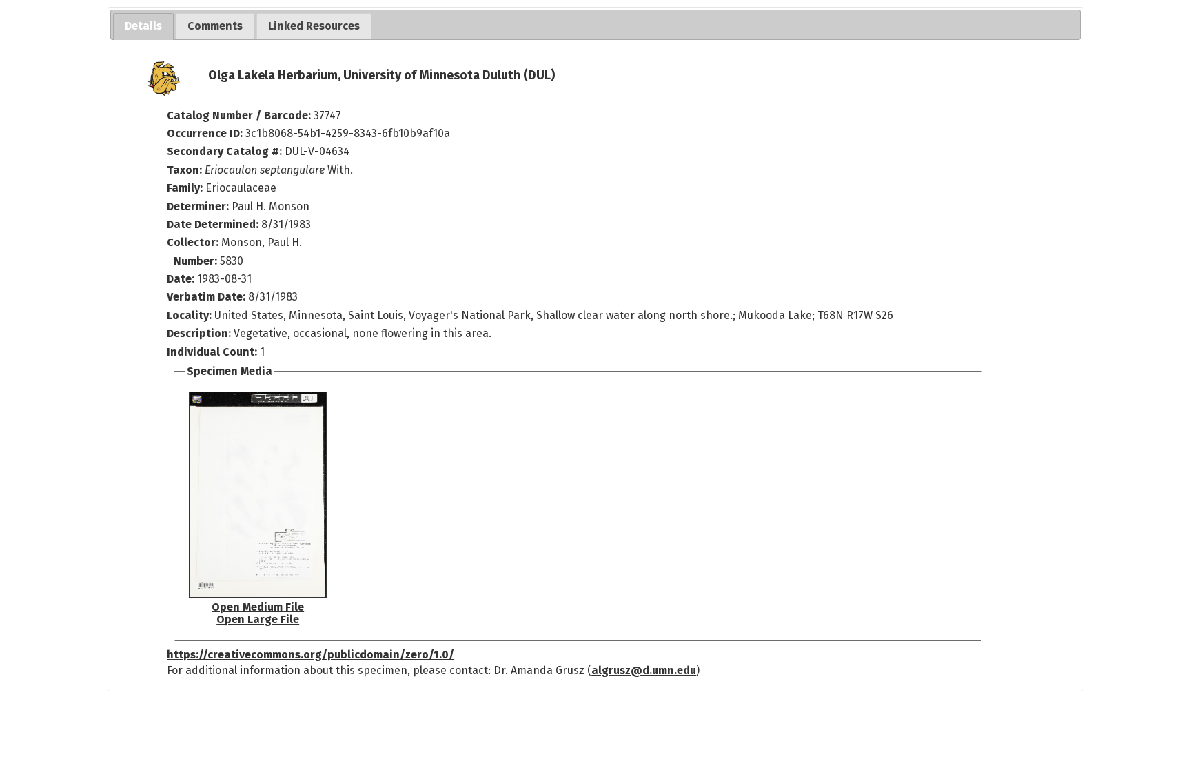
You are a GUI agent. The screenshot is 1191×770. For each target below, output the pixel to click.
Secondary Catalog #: (224, 151)
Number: (197, 260)
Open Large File (257, 619)
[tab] (143, 26)
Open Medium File (258, 607)
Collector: (194, 242)
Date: (180, 278)
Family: (185, 187)
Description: (200, 333)
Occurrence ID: (206, 133)
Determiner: (199, 206)
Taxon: (184, 169)
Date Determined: (214, 224)
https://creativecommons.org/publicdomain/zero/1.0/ (310, 654)
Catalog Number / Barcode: (240, 115)
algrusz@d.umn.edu (643, 670)
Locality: (189, 315)
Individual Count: (212, 351)
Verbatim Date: (206, 296)
